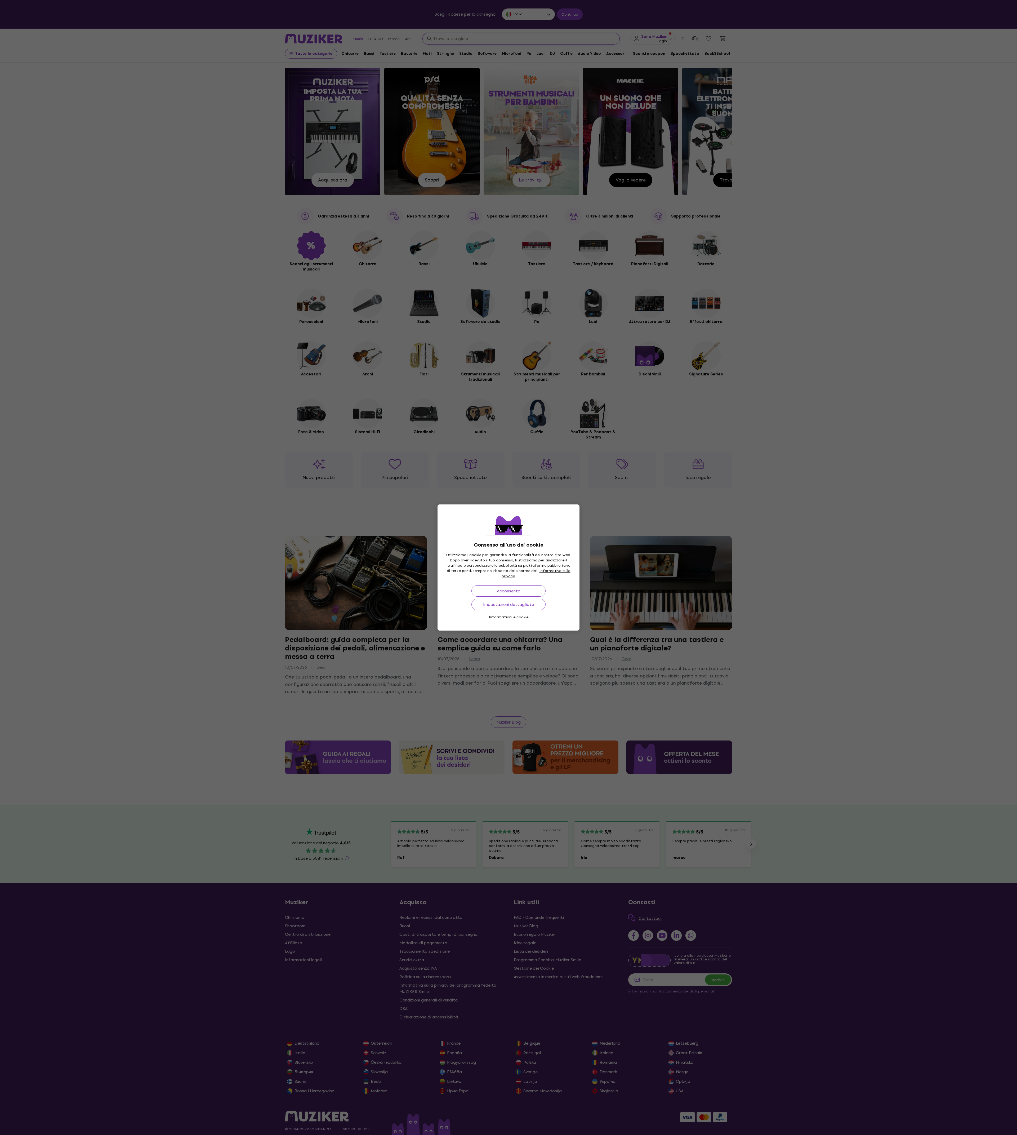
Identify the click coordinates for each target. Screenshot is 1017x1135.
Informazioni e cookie (508, 617)
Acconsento (508, 591)
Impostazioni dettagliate (508, 604)
